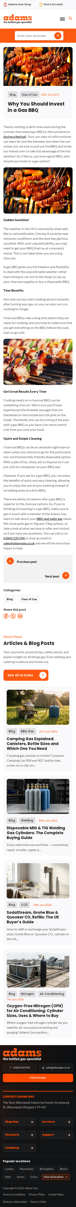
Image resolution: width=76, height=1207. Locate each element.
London (9, 1169)
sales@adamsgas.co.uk (19, 543)
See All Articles (20, 675)
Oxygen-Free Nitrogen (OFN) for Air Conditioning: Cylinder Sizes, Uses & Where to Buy (35, 1010)
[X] (13, 616)
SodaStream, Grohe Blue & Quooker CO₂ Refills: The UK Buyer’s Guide (33, 917)
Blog (10, 599)
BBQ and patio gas (49, 519)
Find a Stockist (38, 1077)
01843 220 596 (14, 538)
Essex (34, 1176)
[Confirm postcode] (57, 35)
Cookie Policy (56, 1194)
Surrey (21, 1176)
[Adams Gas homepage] (38, 1054)
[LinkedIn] (20, 616)
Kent (8, 1176)
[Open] (62, 18)
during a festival (14, 136)
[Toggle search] (71, 18)
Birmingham (47, 1169)
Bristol (63, 1169)
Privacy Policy (37, 1194)
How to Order (38, 1201)
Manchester (27, 1169)
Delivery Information (15, 1201)
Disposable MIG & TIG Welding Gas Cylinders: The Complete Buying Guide (36, 832)
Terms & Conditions (14, 1194)
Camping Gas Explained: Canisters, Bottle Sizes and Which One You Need (33, 743)
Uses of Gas (29, 599)
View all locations (56, 1176)
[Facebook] (6, 616)
